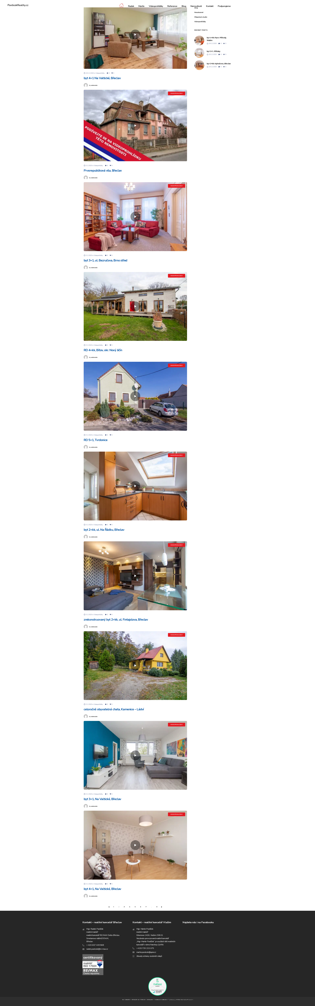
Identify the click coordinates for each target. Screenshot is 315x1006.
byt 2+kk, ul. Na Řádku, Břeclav (104, 530)
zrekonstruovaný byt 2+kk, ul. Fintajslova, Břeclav (116, 620)
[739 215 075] (158, 948)
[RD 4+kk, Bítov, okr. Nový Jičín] (135, 306)
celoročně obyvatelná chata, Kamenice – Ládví (114, 709)
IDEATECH (188, 999)
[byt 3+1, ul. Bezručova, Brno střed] (135, 217)
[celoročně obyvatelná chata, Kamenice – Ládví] (135, 665)
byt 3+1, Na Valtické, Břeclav (102, 799)
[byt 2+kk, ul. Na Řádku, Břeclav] (135, 486)
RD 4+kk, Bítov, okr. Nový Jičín (103, 350)
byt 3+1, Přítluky (213, 51)
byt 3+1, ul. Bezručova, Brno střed (105, 260)
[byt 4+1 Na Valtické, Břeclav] (135, 34)
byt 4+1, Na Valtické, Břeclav (102, 889)
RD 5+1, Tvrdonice (95, 440)
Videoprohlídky (200, 22)
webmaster (93, 85)
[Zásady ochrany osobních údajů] (158, 956)
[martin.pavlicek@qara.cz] (158, 952)
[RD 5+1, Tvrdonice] (135, 396)
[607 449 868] (107, 945)
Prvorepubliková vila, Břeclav (103, 171)
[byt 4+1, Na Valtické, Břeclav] (135, 845)
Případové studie (200, 17)
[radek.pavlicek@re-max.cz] (107, 949)
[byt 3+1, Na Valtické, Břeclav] (135, 755)
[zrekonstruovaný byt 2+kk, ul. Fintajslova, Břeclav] (135, 576)
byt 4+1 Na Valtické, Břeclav (102, 78)
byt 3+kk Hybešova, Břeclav (219, 63)
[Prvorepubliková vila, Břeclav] (135, 125)
